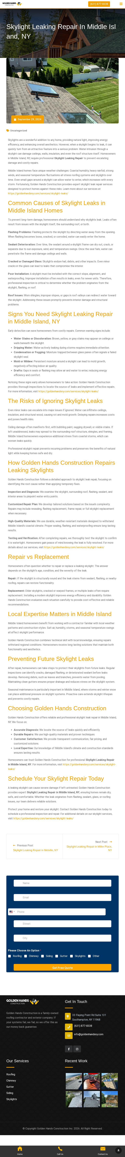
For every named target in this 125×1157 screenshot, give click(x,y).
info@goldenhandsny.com (88, 1034)
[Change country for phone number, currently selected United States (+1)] (12, 911)
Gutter (64, 956)
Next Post (101, 842)
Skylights (80, 956)
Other (96, 956)
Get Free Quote (62, 967)
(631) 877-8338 (99, 4)
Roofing (17, 956)
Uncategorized (18, 130)
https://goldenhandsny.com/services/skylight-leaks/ (38, 193)
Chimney (34, 956)
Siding (49, 956)
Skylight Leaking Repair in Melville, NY (35, 850)
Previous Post (25, 845)
